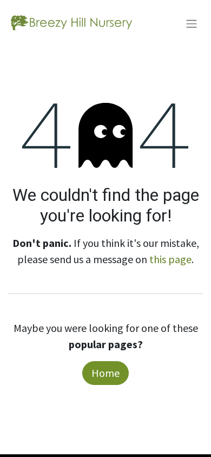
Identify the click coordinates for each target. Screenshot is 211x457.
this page (170, 259)
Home (105, 373)
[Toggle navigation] (191, 23)
